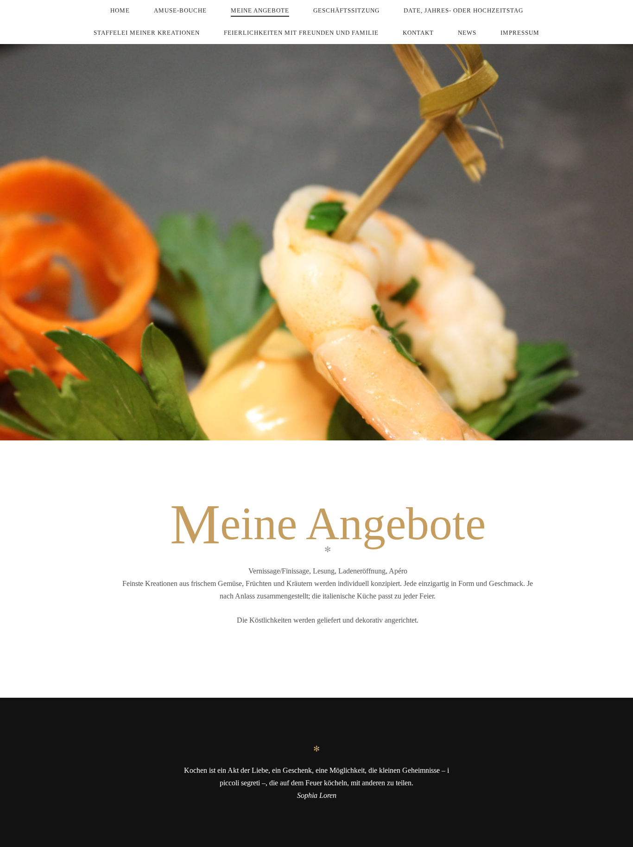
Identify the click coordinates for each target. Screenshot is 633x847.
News (467, 32)
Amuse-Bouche (180, 10)
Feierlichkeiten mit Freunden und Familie (301, 32)
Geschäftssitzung (346, 10)
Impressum (519, 32)
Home (120, 10)
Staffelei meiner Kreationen (147, 32)
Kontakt (418, 32)
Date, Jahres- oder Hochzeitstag (463, 10)
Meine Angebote (260, 10)
